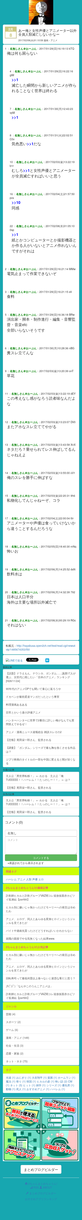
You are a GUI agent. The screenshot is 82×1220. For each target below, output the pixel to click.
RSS (36, 1187)
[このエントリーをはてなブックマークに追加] (47, 660)
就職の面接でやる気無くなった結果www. (30, 938)
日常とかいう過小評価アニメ (23, 712)
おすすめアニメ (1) (38, 1089)
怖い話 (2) (61, 1081)
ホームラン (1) (66, 1077)
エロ (41, 879)
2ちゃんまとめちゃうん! (42, 1183)
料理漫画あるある (16, 704)
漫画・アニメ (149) (17, 1038)
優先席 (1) (68, 1085)
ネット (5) (16, 1085)
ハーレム (11, 879)
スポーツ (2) (13, 1022)
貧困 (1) (52, 1077)
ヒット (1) (29, 1085)
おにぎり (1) (23, 1077)
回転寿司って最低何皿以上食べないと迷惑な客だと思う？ (40, 978)
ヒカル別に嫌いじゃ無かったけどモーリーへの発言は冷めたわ (40, 909)
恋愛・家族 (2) (14, 1053)
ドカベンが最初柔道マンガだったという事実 (32, 697)
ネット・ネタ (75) (17, 1061)
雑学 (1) (41, 1085)
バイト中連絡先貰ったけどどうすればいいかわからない (39, 931)
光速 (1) (10, 1077)
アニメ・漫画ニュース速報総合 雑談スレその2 (34, 732)
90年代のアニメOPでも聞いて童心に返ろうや (33, 689)
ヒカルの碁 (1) (45, 1081)
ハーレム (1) (57, 1089)
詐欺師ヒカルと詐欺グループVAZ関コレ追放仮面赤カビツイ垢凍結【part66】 (40, 897)
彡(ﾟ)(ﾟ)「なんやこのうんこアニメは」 (29, 986)
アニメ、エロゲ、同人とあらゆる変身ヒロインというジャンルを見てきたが (40, 921)
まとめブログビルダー (41, 1169)
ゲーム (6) (12, 1030)
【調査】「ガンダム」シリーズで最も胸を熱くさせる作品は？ (40, 749)
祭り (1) (21, 1081)
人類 (28, 879)
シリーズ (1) (53, 1085)
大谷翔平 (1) (39, 1077)
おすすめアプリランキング (41, 1199)
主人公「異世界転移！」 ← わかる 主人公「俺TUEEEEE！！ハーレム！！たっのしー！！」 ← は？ (38, 778)
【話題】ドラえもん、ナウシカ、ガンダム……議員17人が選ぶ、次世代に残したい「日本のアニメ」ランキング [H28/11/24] (41, 677)
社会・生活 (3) (14, 1045)
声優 (35, 879)
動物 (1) (10, 1089)
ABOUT (47, 1187)
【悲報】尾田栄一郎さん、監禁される (28, 740)
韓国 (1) (31, 1081)
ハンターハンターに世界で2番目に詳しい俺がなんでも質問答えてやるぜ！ (40, 722)
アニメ (21, 879)
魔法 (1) (10, 1081)
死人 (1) (21, 1089)
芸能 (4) (10, 1014)
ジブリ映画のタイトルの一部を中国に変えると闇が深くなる (40, 761)
